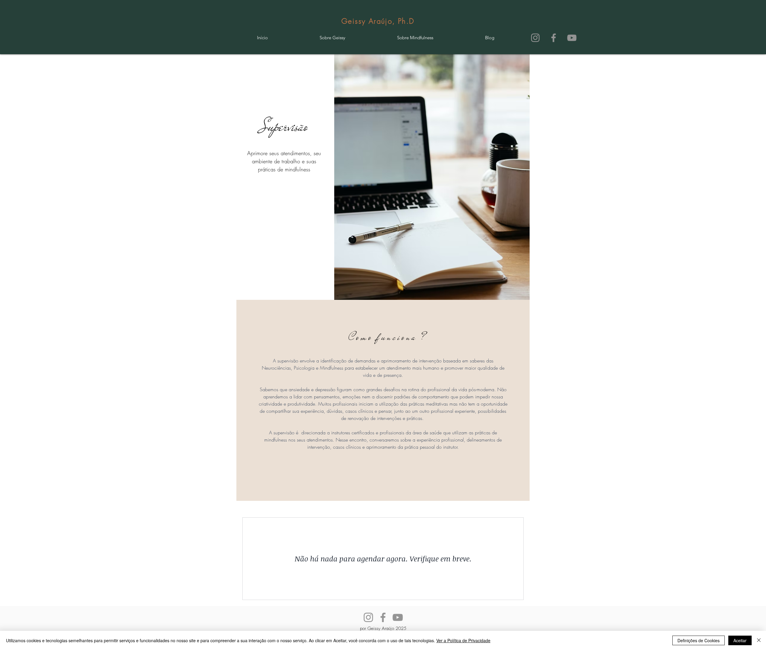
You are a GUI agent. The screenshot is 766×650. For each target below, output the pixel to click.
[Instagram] (368, 617)
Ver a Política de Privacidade (463, 640)
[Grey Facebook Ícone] (553, 37)
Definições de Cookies (698, 640)
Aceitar (740, 640)
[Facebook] (383, 617)
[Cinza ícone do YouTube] (571, 37)
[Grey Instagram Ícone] (535, 37)
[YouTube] (397, 617)
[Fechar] (758, 640)
